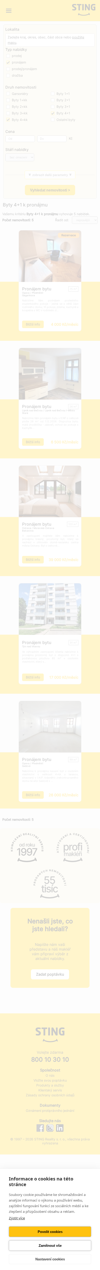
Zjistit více (17, 1218)
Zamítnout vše (50, 1246)
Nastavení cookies (50, 1259)
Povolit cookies (50, 1232)
